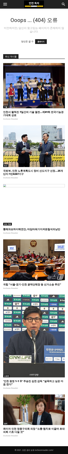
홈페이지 (40, 41)
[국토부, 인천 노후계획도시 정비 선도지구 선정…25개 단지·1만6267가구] (34, 146)
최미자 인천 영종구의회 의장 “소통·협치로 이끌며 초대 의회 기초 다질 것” (34, 430)
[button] (5, 4)
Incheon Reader (10, 119)
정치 (5, 279)
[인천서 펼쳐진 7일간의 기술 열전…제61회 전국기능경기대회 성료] (34, 85)
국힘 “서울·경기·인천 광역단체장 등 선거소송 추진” (32, 284)
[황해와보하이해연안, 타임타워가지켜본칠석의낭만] (34, 204)
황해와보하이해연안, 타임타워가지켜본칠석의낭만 (31, 229)
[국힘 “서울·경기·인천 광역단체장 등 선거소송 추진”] (34, 260)
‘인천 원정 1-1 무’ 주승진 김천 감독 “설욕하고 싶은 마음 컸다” (33, 382)
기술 (5, 107)
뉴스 (5, 165)
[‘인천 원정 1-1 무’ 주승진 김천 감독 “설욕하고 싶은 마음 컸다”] (34, 336)
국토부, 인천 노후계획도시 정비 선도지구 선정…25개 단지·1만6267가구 (33, 172)
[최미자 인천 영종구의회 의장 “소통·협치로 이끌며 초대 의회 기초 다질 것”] (34, 409)
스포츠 (6, 376)
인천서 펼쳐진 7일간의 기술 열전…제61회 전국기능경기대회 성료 (33, 113)
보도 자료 (7, 224)
